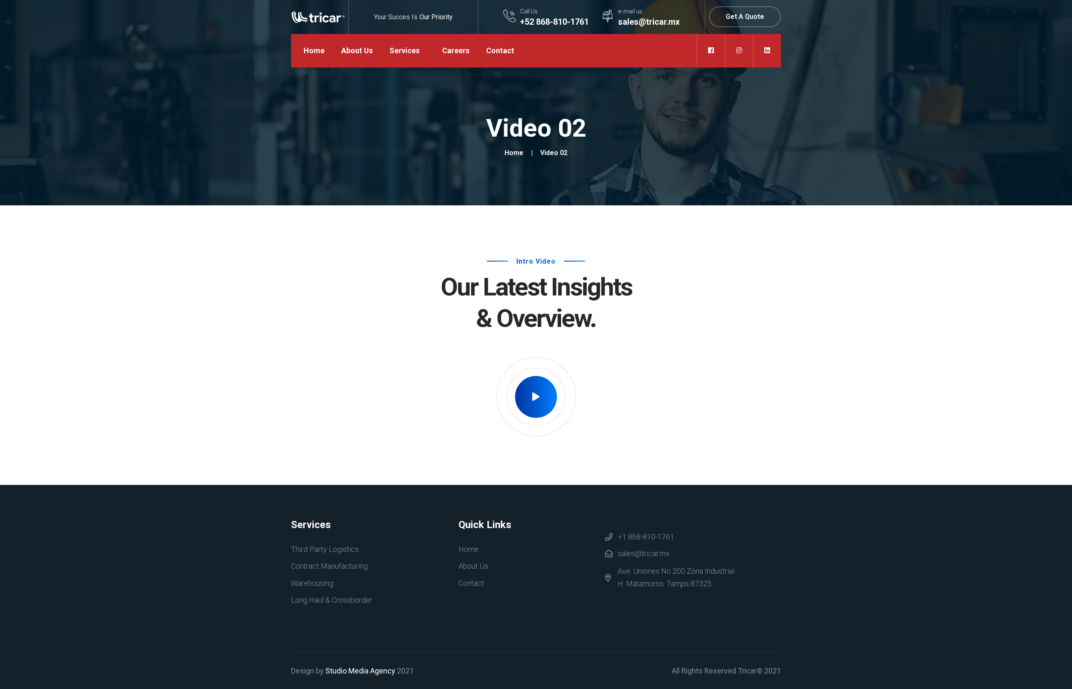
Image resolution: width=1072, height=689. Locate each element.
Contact (500, 50)
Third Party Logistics (325, 549)
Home (314, 50)
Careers (455, 50)
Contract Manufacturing (329, 566)
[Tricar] (318, 17)
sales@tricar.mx (644, 553)
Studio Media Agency (360, 670)
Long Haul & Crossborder (331, 600)
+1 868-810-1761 (646, 536)
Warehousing (312, 583)
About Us (357, 50)
